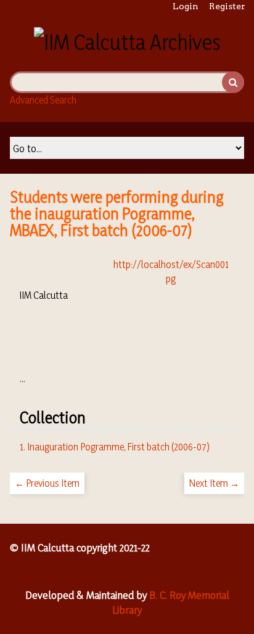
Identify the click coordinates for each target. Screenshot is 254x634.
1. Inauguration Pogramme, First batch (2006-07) (115, 447)
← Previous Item (47, 483)
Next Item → (214, 483)
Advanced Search (43, 100)
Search (233, 82)
